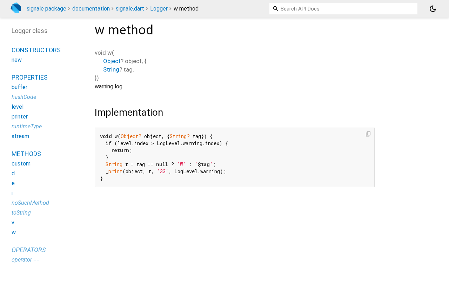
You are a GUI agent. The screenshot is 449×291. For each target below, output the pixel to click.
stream (20, 136)
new (17, 59)
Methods (26, 153)
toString (21, 212)
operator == (26, 259)
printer (20, 116)
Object (112, 61)
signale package (46, 8)
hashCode (24, 97)
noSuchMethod (30, 202)
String (111, 69)
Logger (159, 8)
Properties (30, 77)
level (18, 106)
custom (21, 163)
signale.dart (130, 8)
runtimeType (27, 126)
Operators (29, 249)
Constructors (36, 50)
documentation (91, 8)
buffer (19, 87)
